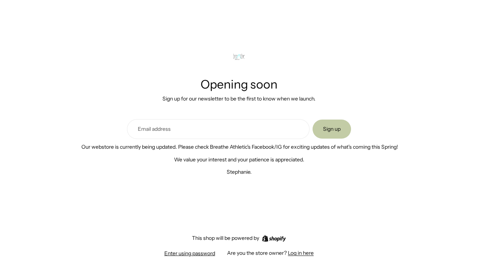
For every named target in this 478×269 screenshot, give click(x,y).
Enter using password (189, 253)
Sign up (332, 129)
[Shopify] (274, 238)
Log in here (301, 253)
